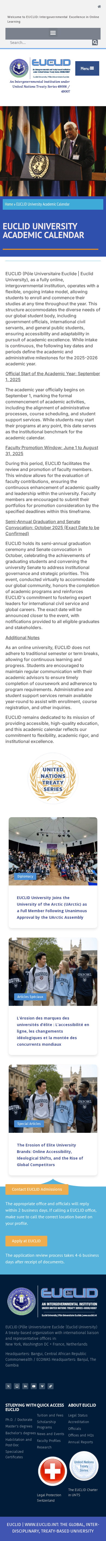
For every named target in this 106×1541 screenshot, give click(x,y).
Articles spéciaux (30, 997)
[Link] (51, 1386)
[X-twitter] (8, 1386)
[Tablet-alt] (17, 1386)
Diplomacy (25, 876)
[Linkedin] (25, 1386)
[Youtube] (34, 1386)
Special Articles (29, 1124)
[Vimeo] (42, 1386)
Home (9, 204)
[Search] (95, 42)
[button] (53, 32)
